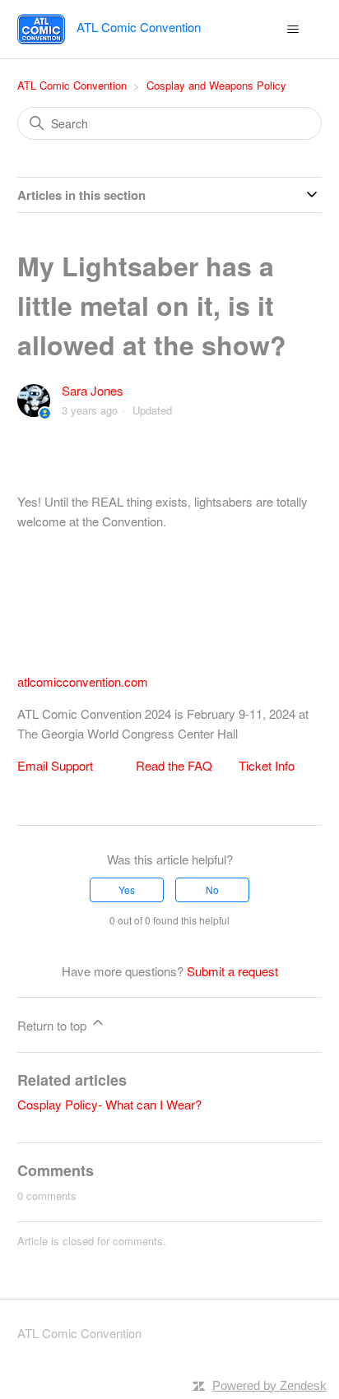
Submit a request (232, 971)
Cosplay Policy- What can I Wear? (109, 1104)
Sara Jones (92, 390)
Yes (126, 889)
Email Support (55, 765)
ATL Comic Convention (72, 85)
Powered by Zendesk (269, 1385)
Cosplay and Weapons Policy (216, 85)
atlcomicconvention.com (82, 681)
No (212, 889)
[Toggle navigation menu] (292, 29)
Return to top (53, 1025)
